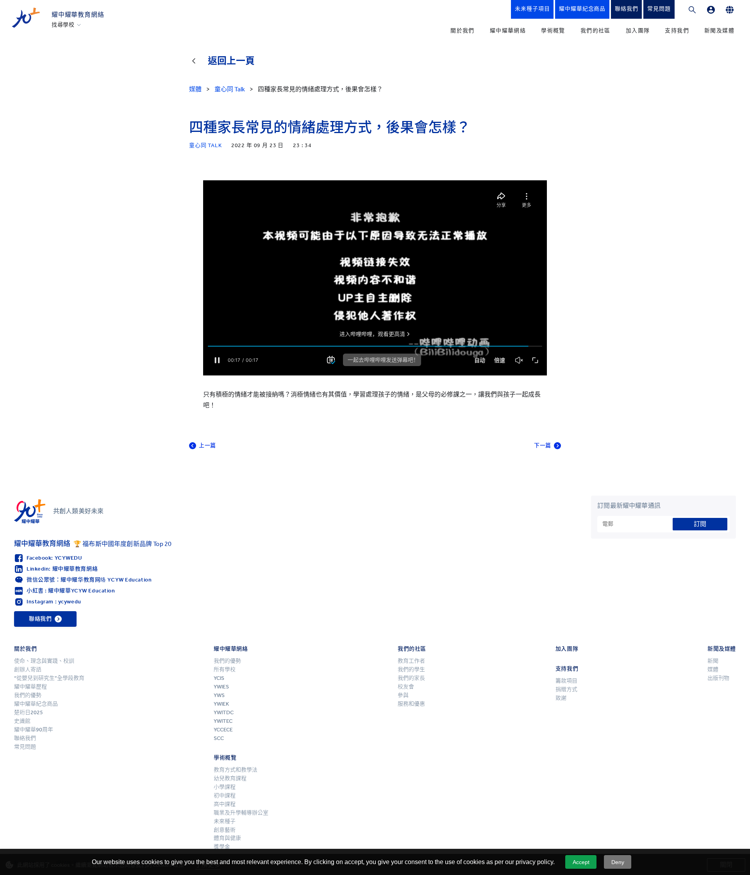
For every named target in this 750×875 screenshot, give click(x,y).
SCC (219, 738)
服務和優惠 (411, 704)
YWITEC (223, 721)
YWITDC (224, 712)
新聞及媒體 (719, 30)
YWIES (221, 686)
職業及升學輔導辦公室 (241, 812)
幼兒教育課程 (230, 778)
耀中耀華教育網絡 (78, 14)
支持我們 (677, 30)
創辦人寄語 (27, 669)
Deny (617, 862)
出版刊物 (718, 678)
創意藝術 (225, 830)
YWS (219, 695)
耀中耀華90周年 (33, 729)
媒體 (712, 669)
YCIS (219, 678)
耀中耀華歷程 (30, 686)
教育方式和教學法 (235, 770)
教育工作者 (411, 661)
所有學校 (225, 669)
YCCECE (223, 729)
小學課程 (225, 787)
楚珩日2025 (28, 712)
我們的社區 (595, 30)
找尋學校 (63, 25)
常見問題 (25, 746)
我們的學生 (411, 669)
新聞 (712, 661)
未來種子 (225, 821)
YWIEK (221, 704)
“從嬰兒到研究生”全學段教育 (49, 678)
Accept (581, 862)
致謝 (560, 698)
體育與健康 (227, 838)
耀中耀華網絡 (508, 30)
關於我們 (462, 30)
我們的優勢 (27, 695)
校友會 (406, 686)
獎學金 (222, 846)
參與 (403, 695)
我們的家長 (411, 678)
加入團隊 (638, 30)
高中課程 (225, 804)
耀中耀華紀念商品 (36, 704)
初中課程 (225, 795)
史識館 (22, 721)
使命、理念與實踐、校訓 (44, 661)
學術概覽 (553, 30)
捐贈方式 (566, 689)
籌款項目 (566, 681)
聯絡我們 (25, 738)
